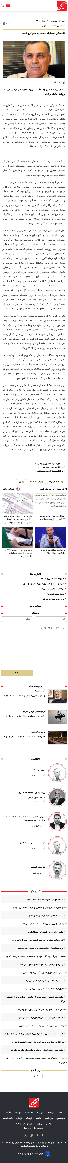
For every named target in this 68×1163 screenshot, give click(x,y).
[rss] (42, 1135)
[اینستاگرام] (31, 1135)
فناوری (49, 1124)
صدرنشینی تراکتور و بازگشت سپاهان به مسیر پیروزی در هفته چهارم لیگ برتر (35, 956)
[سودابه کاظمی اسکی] (57, 797)
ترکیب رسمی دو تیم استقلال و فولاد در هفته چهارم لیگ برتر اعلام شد (37, 1050)
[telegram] (64, 83)
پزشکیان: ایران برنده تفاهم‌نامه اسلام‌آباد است (45, 932)
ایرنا (19, 481)
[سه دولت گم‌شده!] (57, 738)
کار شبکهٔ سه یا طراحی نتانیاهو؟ (34, 711)
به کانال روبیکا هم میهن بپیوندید (50, 471)
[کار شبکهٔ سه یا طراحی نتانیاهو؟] (57, 717)
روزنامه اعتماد (35, 481)
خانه (63, 21)
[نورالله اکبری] (57, 821)
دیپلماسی (60, 1118)
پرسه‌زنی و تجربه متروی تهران (52, 599)
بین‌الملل (49, 1118)
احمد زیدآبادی (36, 775)
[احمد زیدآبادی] (57, 772)
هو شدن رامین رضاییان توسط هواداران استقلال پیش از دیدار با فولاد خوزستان (33, 1034)
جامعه (39, 1118)
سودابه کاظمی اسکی (34, 801)
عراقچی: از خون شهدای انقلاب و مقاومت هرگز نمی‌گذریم (43, 923)
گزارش (19, 1118)
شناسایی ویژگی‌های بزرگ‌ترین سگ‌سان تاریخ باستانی (44, 972)
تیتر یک (41, 1113)
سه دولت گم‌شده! (38, 732)
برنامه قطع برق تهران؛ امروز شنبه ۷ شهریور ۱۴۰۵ (45, 899)
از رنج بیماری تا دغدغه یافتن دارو (32, 793)
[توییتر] (25, 1135)
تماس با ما (39, 1128)
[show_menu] (8, 5)
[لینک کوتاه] (7, 23)
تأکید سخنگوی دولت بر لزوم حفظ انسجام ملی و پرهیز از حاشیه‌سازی (38, 940)
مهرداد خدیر (37, 873)
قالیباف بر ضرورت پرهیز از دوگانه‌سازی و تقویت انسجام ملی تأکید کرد (38, 907)
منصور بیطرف (55, 481)
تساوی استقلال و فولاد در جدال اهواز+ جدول (45, 915)
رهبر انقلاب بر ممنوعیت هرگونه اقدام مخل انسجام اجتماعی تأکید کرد (38, 1042)
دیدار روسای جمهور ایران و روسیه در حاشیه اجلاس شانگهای (42, 1025)
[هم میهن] (62, 6)
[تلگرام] (36, 1135)
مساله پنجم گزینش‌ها (55, 594)
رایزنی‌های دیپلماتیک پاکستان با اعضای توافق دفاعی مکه (41, 964)
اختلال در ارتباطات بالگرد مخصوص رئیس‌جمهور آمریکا (44, 989)
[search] (2, 5)
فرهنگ (29, 1118)
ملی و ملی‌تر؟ (40, 691)
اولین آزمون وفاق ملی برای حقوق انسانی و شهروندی (43, 583)
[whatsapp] (55, 83)
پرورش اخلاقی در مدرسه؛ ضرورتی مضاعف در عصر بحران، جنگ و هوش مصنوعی (25, 818)
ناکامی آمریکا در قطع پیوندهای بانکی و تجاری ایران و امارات (41, 1009)
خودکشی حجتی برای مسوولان (52, 589)
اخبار (60, 1113)
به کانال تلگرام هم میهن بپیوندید (50, 463)
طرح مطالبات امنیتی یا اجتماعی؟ (51, 578)
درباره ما (28, 1128)
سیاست (54, 21)
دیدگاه (17, 673)
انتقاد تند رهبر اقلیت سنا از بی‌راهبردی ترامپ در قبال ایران (41, 1017)
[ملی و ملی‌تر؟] (57, 696)
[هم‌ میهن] (34, 1103)
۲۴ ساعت (29, 1113)
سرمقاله (51, 1113)
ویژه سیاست (35, 686)
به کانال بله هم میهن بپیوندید (51, 467)
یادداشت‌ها (8, 1118)
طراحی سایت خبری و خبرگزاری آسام (30, 1153)
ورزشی (39, 1124)
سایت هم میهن (21, 1142)
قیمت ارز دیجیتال (34, 1076)
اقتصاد (8, 1113)
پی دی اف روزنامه (24, 1124)
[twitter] (60, 83)
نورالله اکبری (37, 826)
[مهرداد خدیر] (57, 870)
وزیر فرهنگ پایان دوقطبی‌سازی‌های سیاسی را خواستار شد (40, 948)
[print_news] (4, 23)
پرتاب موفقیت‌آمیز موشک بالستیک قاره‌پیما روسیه (44, 980)
